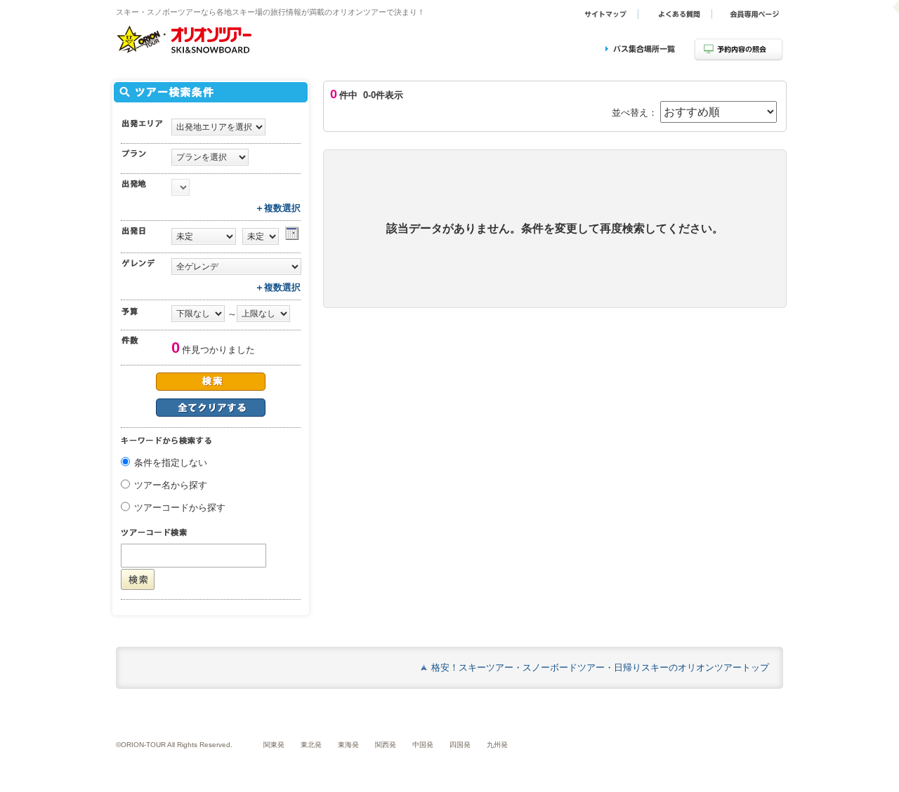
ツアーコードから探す (179, 507)
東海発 (348, 745)
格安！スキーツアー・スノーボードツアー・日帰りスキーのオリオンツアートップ (600, 667)
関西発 (385, 745)
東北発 (311, 745)
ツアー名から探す (170, 485)
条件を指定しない (170, 462)
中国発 (422, 745)
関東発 (273, 745)
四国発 (460, 745)
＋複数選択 (278, 208)
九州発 (497, 745)
